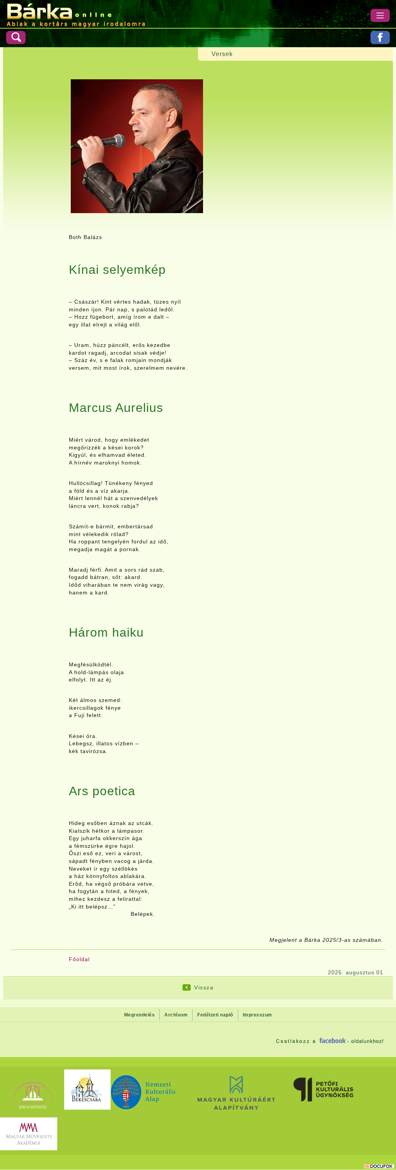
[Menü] (380, 15)
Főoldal (79, 959)
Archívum (176, 1015)
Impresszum (257, 1015)
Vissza (203, 987)
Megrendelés (139, 1015)
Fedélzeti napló (215, 1015)
